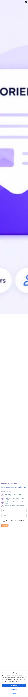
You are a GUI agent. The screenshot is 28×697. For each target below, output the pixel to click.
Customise (14, 689)
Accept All (14, 685)
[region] (14, 683)
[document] (14, 348)
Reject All (14, 693)
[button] (25, 2)
